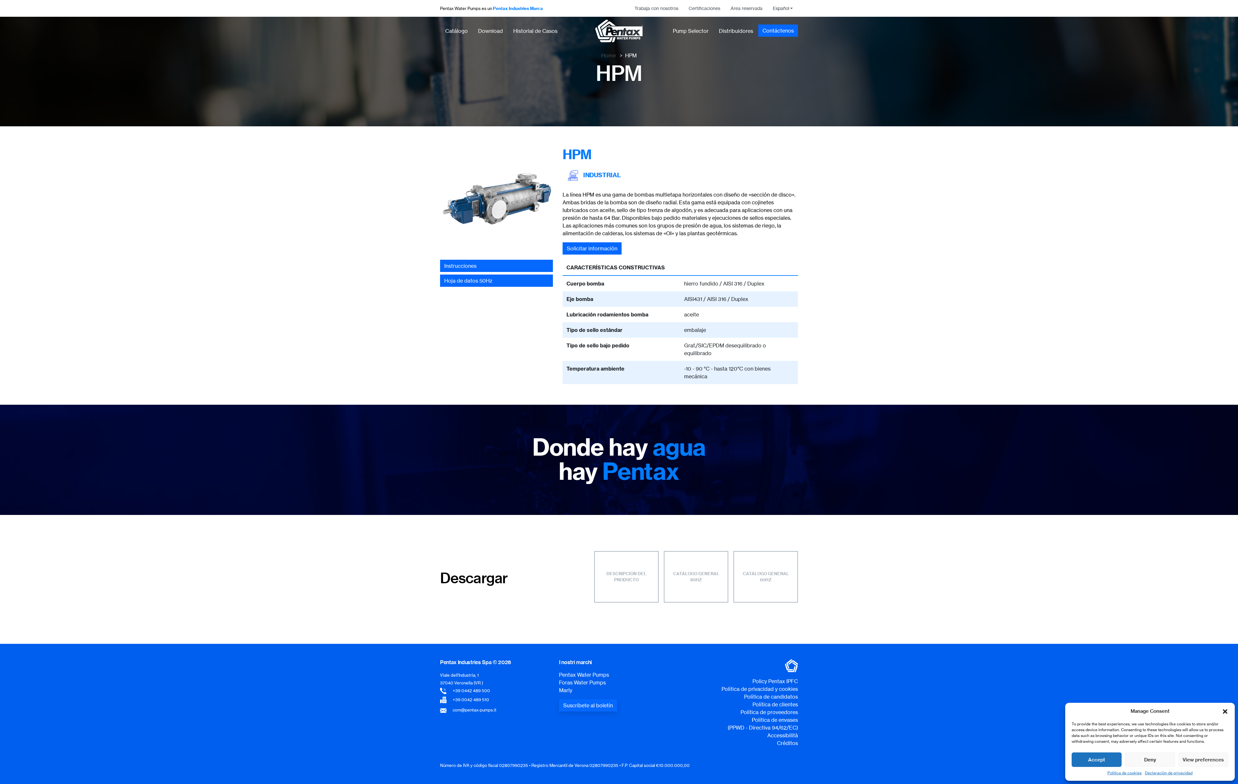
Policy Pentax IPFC (775, 681)
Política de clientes (775, 704)
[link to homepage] (619, 31)
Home (608, 55)
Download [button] (490, 31)
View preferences (1203, 760)
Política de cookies (1124, 772)
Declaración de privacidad (1169, 772)
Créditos (787, 743)
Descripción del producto (626, 577)
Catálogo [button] (456, 31)
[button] (1225, 711)
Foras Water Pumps (582, 682)
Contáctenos (778, 30)
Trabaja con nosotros (656, 8)
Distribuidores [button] (736, 31)
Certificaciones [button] (704, 8)
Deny (1150, 760)
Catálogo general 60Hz (766, 577)
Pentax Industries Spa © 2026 (475, 662)
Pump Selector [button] (691, 31)
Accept (1096, 760)
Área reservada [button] (746, 8)
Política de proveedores (769, 712)
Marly (565, 690)
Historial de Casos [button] (535, 31)
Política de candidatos (771, 696)
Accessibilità (782, 735)
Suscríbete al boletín (588, 705)
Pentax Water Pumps (584, 675)
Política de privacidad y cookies (760, 689)
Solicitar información (592, 248)
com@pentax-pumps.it (474, 709)
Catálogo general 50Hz (696, 577)
